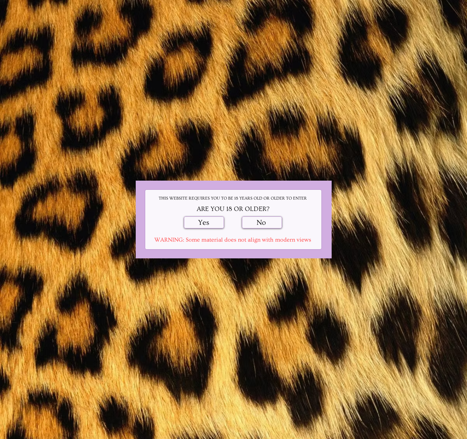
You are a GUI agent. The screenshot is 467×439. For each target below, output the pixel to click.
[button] (204, 222)
